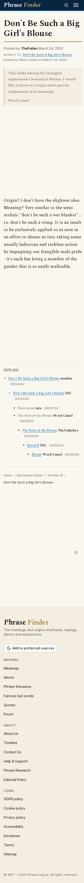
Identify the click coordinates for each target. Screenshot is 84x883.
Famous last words (19, 696)
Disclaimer (12, 836)
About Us (11, 734)
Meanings (11, 668)
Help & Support (16, 761)
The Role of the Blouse (39, 430)
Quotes (9, 705)
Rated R (33, 445)
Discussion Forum (30, 475)
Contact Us (12, 752)
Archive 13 (55, 475)
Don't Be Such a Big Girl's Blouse (47, 54)
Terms (9, 845)
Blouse (37, 454)
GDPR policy (13, 799)
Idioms (9, 677)
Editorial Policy (15, 780)
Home (8, 475)
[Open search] (66, 5)
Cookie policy (14, 808)
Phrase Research (17, 770)
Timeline (10, 743)
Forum (9, 714)
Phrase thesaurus (17, 686)
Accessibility (13, 826)
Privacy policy (14, 817)
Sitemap (10, 854)
